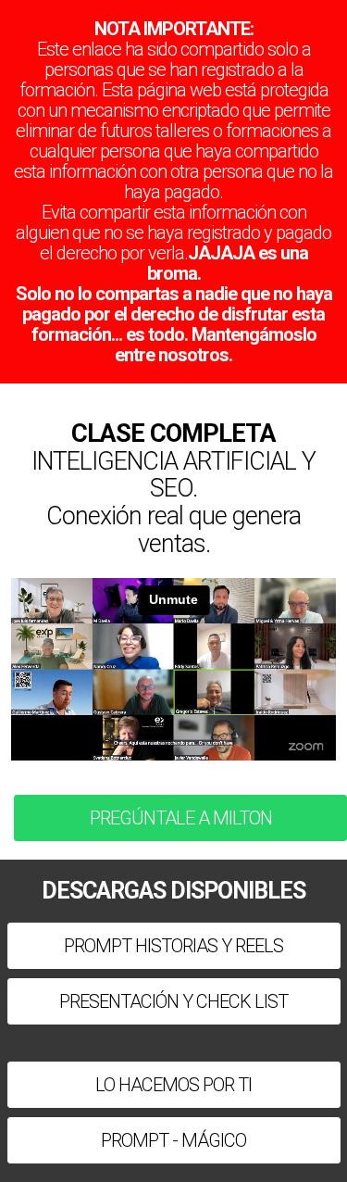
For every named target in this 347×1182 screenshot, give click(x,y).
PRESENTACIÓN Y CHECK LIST (173, 1001)
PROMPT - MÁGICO (173, 1140)
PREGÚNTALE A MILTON (181, 818)
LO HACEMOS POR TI (173, 1085)
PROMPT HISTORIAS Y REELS (173, 946)
